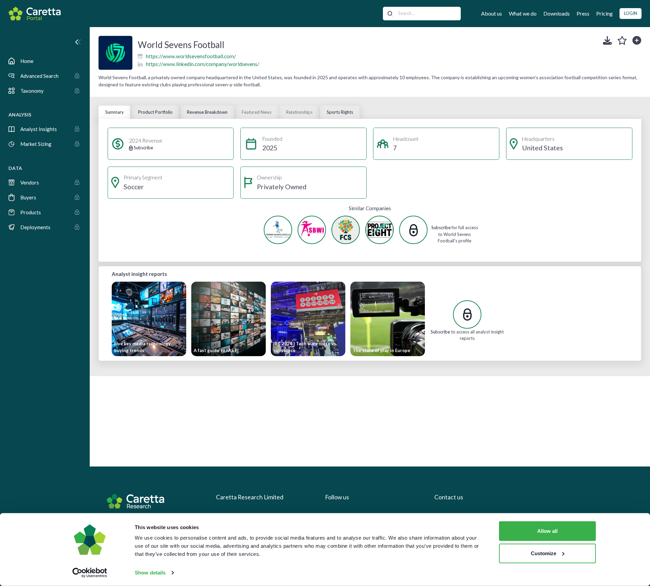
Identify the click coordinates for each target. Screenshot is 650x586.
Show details (150, 573)
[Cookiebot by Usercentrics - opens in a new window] (90, 573)
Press (583, 13)
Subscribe (441, 227)
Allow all (547, 531)
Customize (543, 553)
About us (491, 13)
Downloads (556, 13)
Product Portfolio (155, 112)
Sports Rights (340, 112)
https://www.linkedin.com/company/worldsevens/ (202, 64)
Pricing (604, 13)
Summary (114, 112)
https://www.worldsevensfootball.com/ (191, 56)
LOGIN (630, 13)
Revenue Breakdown (207, 112)
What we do (523, 13)
